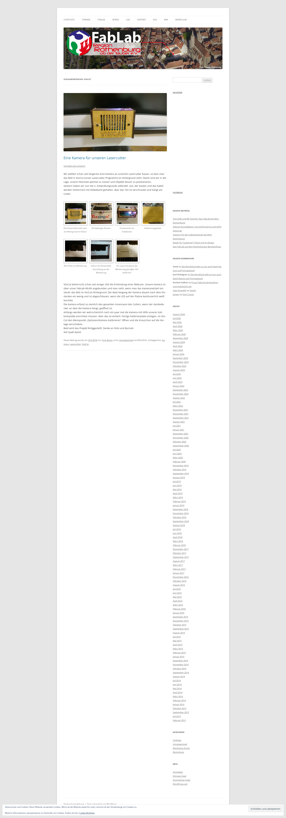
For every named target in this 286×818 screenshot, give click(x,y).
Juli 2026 (177, 318)
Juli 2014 (177, 680)
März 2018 (178, 541)
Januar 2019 (178, 505)
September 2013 (181, 712)
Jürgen (176, 294)
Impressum (181, 19)
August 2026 (179, 314)
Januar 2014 (178, 704)
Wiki (166, 19)
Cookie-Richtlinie (87, 813)
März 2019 (178, 497)
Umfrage (177, 740)
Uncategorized (126, 340)
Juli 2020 (177, 449)
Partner (141, 19)
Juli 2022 (177, 401)
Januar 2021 (178, 429)
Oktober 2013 (179, 708)
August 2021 (179, 421)
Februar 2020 (179, 461)
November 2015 (181, 620)
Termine (86, 19)
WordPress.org (180, 784)
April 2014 (177, 692)
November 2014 (181, 664)
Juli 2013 (177, 716)
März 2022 (178, 405)
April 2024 (177, 346)
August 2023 (179, 370)
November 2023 (181, 362)
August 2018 (179, 525)
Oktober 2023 (179, 366)
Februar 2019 (179, 501)
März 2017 (178, 565)
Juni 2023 (177, 377)
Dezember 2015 (180, 616)
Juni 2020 (177, 453)
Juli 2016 (177, 588)
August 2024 (179, 342)
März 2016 (178, 604)
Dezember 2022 (180, 389)
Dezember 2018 (180, 509)
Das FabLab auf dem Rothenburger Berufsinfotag (197, 246)
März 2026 (178, 330)
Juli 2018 (177, 529)
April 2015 (177, 644)
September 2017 (181, 557)
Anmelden (178, 772)
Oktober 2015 (179, 624)
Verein (115, 19)
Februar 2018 (179, 545)
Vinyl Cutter (188, 294)
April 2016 (177, 600)
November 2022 (181, 393)
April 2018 (177, 537)
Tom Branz (107, 340)
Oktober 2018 (179, 517)
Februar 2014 (179, 700)
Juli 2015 (177, 636)
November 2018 (181, 513)
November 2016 (181, 577)
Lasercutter (75, 344)
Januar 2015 (178, 656)
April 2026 (177, 326)
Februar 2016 (179, 608)
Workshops (178, 752)
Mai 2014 (177, 688)
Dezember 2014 (180, 660)
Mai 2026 (177, 322)
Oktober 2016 (179, 580)
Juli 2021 (177, 425)
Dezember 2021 (180, 409)
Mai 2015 (177, 640)
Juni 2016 (177, 592)
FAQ (155, 19)
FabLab (101, 19)
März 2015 (178, 648)
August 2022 (179, 397)
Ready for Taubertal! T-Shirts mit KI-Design (193, 242)
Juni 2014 (177, 684)
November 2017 (181, 549)
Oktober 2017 (179, 553)
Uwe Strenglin (179, 290)
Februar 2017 (179, 569)
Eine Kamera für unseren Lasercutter (95, 157)
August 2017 (179, 561)
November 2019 (181, 465)
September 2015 (181, 628)
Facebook (178, 192)
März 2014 (178, 696)
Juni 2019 (177, 485)
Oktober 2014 (179, 668)
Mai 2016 (177, 596)
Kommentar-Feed (181, 780)
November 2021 (181, 413)
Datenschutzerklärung (74, 804)
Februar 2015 (179, 652)
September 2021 (181, 417)
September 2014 (181, 672)
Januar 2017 (178, 573)
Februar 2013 (179, 720)
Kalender (177, 92)
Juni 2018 (177, 533)
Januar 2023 (178, 385)
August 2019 (179, 477)
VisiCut (85, 344)
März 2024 (178, 350)
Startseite (69, 19)
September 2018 (181, 521)
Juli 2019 (177, 481)
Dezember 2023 (180, 358)
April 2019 (177, 493)
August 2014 (179, 676)
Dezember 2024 (180, 338)
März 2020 (178, 457)
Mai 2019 (177, 489)
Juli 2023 (177, 374)
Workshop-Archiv (181, 748)
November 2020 (181, 437)
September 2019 (181, 473)
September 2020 (181, 445)
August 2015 (179, 632)
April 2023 (177, 381)
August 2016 (179, 584)
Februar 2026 (179, 334)
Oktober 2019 (179, 469)
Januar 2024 (178, 354)
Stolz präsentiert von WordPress (102, 804)
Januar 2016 (178, 612)
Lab (128, 19)
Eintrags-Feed (179, 776)
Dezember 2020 (180, 433)
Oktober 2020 (179, 441)
